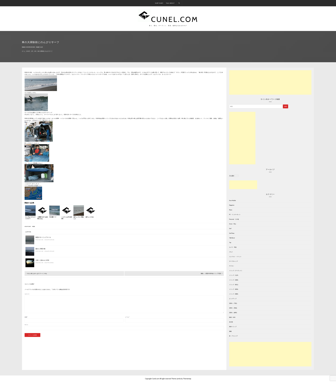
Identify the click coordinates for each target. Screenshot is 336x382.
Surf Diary (159, 3)
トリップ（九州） (234, 275)
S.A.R (41, 47)
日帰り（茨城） (233, 308)
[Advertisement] (270, 82)
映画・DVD (232, 317)
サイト (26, 324)
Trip (230, 242)
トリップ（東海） (234, 289)
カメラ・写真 (233, 247)
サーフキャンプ (233, 261)
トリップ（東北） (234, 284)
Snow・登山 (232, 224)
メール (127, 317)
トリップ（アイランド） (236, 270)
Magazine (231, 205)
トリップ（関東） (234, 294)
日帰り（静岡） (233, 312)
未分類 (231, 322)
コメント (27, 294)
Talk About (170, 3)
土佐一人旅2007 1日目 (42, 260)
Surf (230, 228)
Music (230, 210)
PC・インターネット (234, 214)
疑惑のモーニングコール (43, 237)
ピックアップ (233, 298)
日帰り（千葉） (233, 303)
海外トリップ (233, 326)
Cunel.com (174, 19)
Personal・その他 (234, 219)
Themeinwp (187, 379)
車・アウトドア (233, 336)
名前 (26, 317)
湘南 (34, 226)
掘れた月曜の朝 (40, 249)
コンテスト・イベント (235, 256)
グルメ (231, 252)
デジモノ (231, 266)
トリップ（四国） (234, 280)
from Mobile (232, 200)
